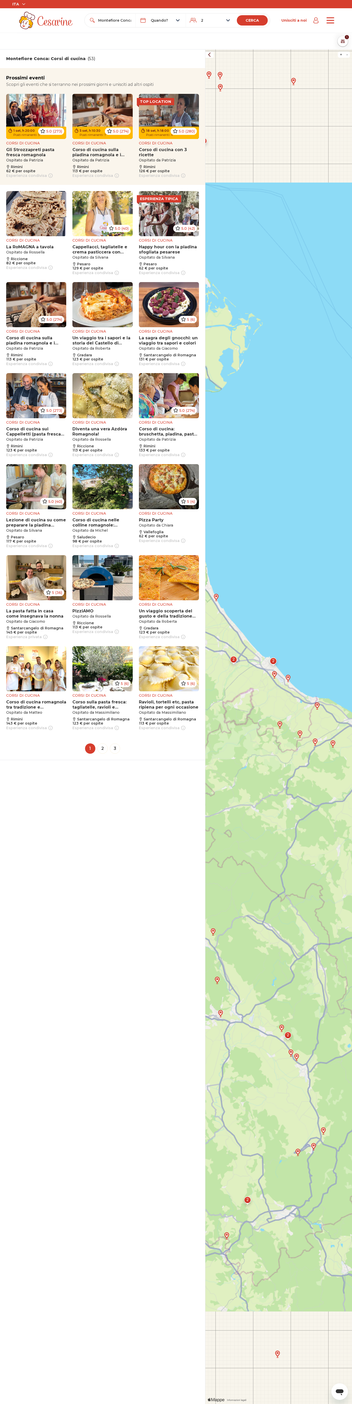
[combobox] (114, 20)
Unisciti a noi (294, 20)
